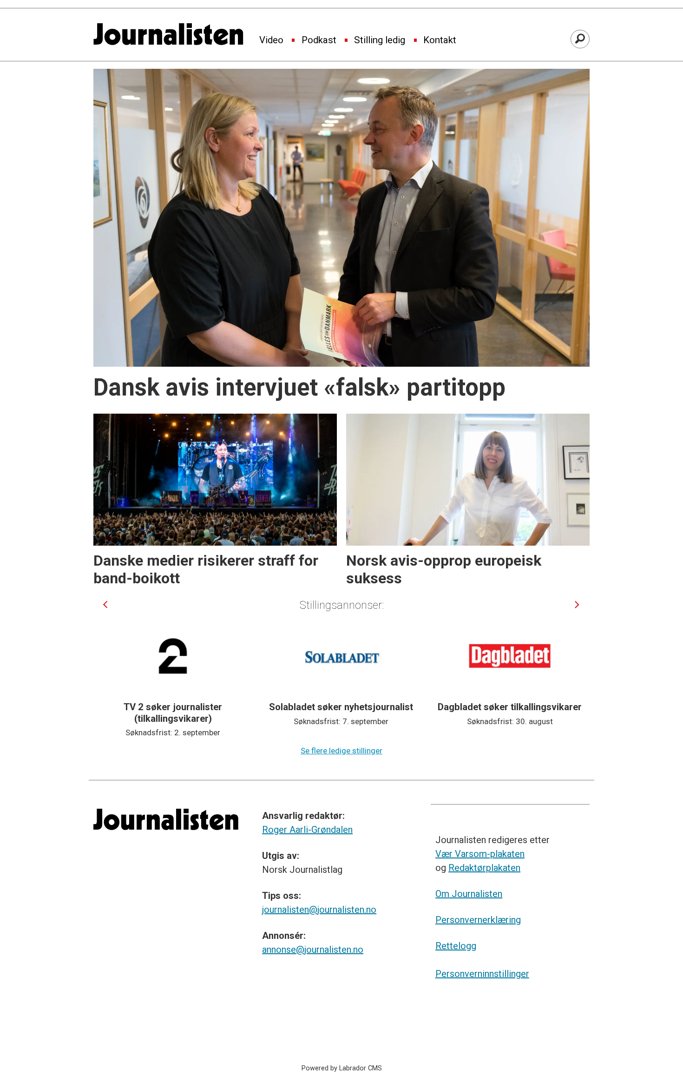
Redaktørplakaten (484, 867)
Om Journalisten (468, 893)
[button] (105, 604)
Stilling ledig (379, 40)
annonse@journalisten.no (312, 949)
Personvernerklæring (478, 919)
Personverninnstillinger (482, 973)
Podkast (319, 40)
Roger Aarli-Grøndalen (307, 829)
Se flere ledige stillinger (341, 750)
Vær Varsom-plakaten (480, 853)
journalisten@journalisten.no (319, 909)
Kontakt (439, 40)
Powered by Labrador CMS (342, 1068)
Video (271, 40)
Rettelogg (455, 945)
